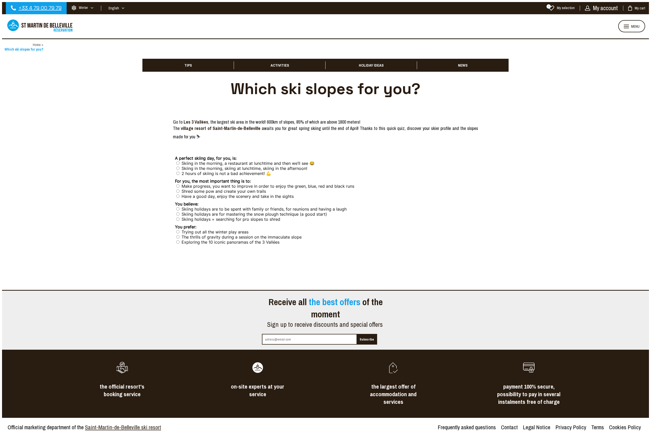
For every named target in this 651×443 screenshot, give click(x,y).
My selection (561, 8)
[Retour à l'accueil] (40, 31)
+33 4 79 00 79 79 (40, 8)
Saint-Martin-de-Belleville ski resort (123, 427)
